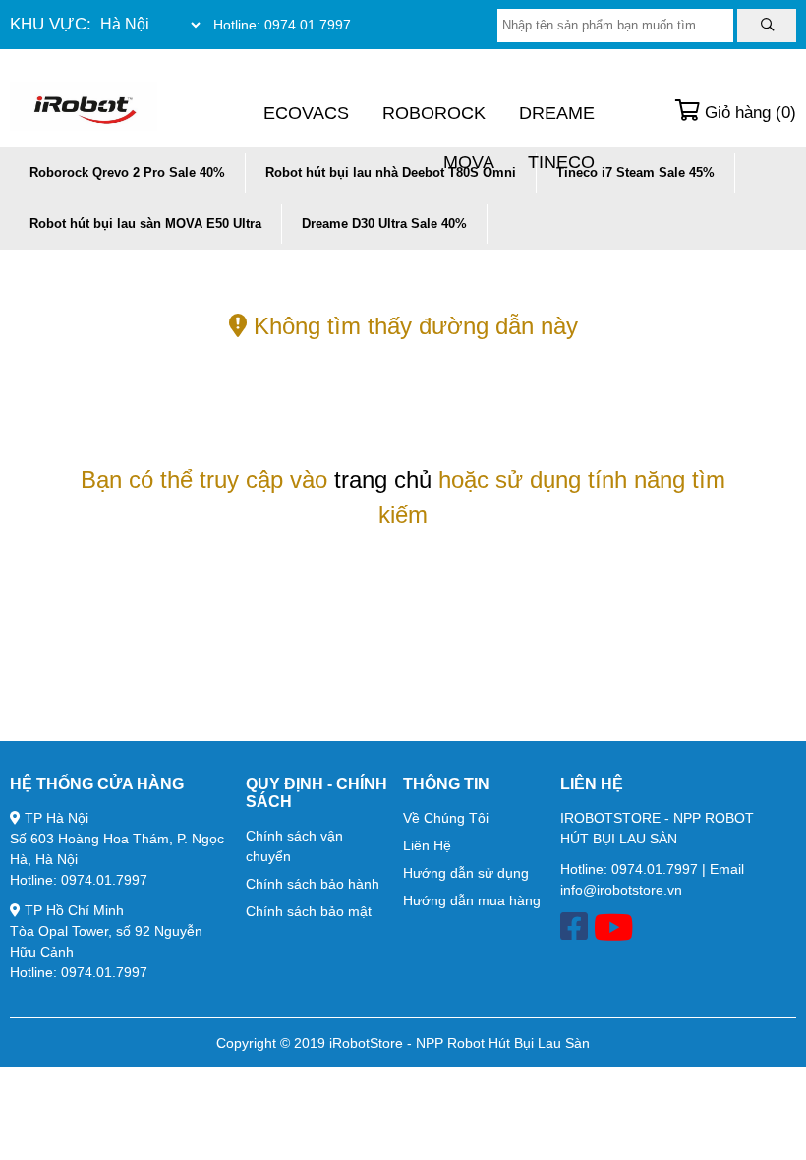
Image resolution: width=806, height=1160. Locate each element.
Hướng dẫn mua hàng (472, 900)
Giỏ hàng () (748, 112)
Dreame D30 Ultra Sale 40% (384, 223)
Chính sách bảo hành (312, 884)
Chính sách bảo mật (309, 911)
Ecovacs (306, 113)
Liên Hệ (427, 845)
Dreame (557, 113)
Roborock (434, 113)
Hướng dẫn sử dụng (466, 873)
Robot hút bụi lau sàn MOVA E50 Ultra (145, 223)
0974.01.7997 (307, 24)
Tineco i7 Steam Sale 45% (635, 172)
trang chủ (383, 479)
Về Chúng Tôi (446, 818)
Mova (468, 162)
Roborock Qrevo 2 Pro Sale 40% (127, 172)
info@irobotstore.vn (621, 890)
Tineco (561, 162)
